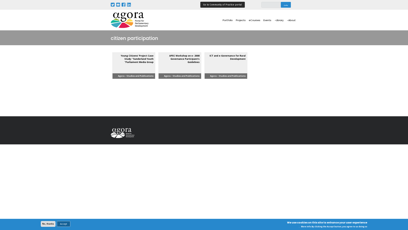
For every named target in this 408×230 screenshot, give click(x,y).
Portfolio (228, 20)
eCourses (254, 20)
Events (267, 20)
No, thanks (48, 223)
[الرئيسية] (130, 20)
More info (306, 226)
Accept (63, 223)
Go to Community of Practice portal (222, 4)
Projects (241, 20)
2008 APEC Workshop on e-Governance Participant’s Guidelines (184, 59)
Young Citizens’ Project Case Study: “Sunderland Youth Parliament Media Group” (137, 59)
